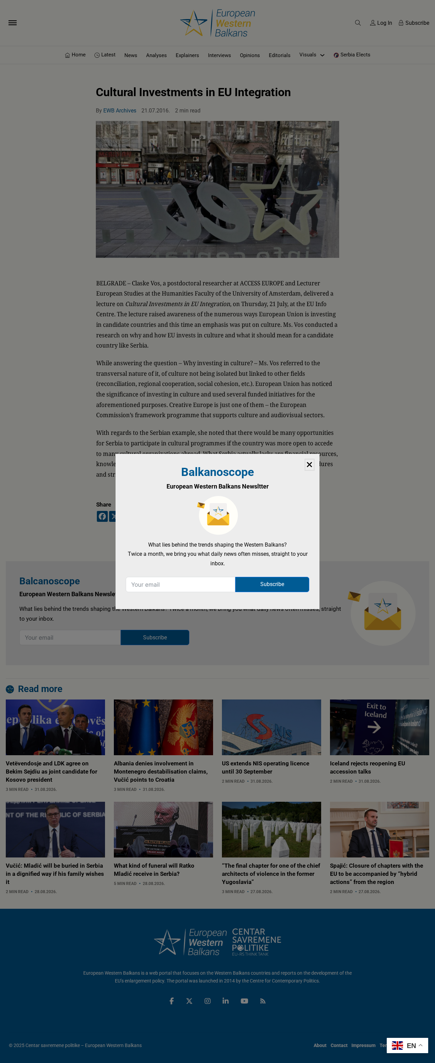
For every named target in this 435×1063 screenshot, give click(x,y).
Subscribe (272, 584)
